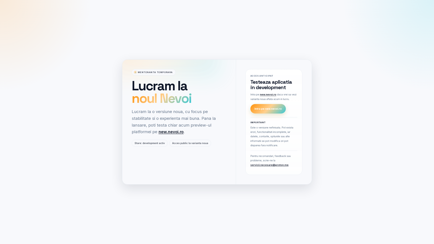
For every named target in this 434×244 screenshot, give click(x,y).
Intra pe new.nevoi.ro (268, 108)
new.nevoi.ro (171, 131)
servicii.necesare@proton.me (269, 165)
